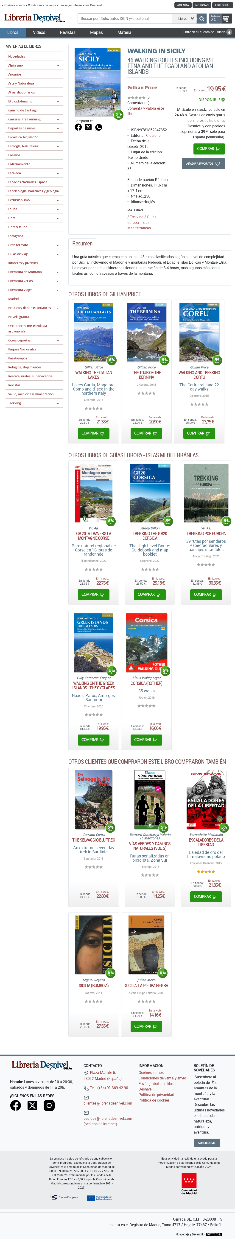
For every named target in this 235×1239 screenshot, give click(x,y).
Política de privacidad (156, 1094)
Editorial (222, 5)
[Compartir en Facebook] (78, 126)
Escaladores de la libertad (206, 842)
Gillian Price (142, 87)
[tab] (82, 244)
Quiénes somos (14, 5)
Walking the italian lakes (93, 374)
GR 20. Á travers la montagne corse (93, 535)
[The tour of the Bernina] (146, 332)
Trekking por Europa (206, 533)
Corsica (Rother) (146, 683)
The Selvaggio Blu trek (93, 840)
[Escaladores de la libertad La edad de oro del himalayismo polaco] (206, 799)
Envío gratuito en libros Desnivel (80, 5)
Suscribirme (206, 1143)
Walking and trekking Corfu (199, 374)
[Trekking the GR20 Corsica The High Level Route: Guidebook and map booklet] (150, 493)
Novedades (16, 56)
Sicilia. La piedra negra (146, 985)
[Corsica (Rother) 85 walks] (146, 642)
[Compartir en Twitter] (88, 126)
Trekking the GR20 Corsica (150, 535)
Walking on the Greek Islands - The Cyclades (93, 685)
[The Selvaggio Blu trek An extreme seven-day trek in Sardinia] (93, 799)
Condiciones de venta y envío (162, 1078)
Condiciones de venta (42, 5)
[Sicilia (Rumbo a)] (93, 944)
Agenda (183, 5)
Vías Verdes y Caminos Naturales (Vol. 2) (150, 846)
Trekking (136, 216)
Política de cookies (154, 1100)
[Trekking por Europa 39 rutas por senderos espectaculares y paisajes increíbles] (206, 493)
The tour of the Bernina (146, 374)
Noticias (202, 5)
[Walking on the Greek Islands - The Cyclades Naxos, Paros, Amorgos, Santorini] (94, 642)
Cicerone (153, 135)
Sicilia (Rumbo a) (94, 985)
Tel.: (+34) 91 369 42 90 (108, 1087)
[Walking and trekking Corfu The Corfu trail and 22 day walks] (199, 332)
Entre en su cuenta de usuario (204, 32)
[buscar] (202, 18)
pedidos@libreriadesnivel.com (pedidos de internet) (108, 1121)
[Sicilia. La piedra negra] (146, 944)
